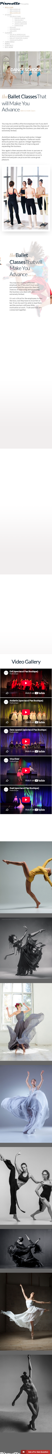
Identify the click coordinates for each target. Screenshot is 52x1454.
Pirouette (25, 4)
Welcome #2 (15, 9)
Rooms (13, 27)
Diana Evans (20, 18)
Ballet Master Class (19, 38)
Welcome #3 (15, 11)
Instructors (15, 16)
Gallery (13, 31)
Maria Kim (19, 25)
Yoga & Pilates (16, 40)
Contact (9, 45)
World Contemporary (20, 36)
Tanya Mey (19, 20)
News (7, 43)
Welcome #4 (15, 13)
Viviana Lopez (21, 22)
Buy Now (9, 47)
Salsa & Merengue (18, 34)
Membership (15, 29)
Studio (8, 14)
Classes (8, 33)
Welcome (9, 7)
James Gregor (21, 23)
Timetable (10, 42)
